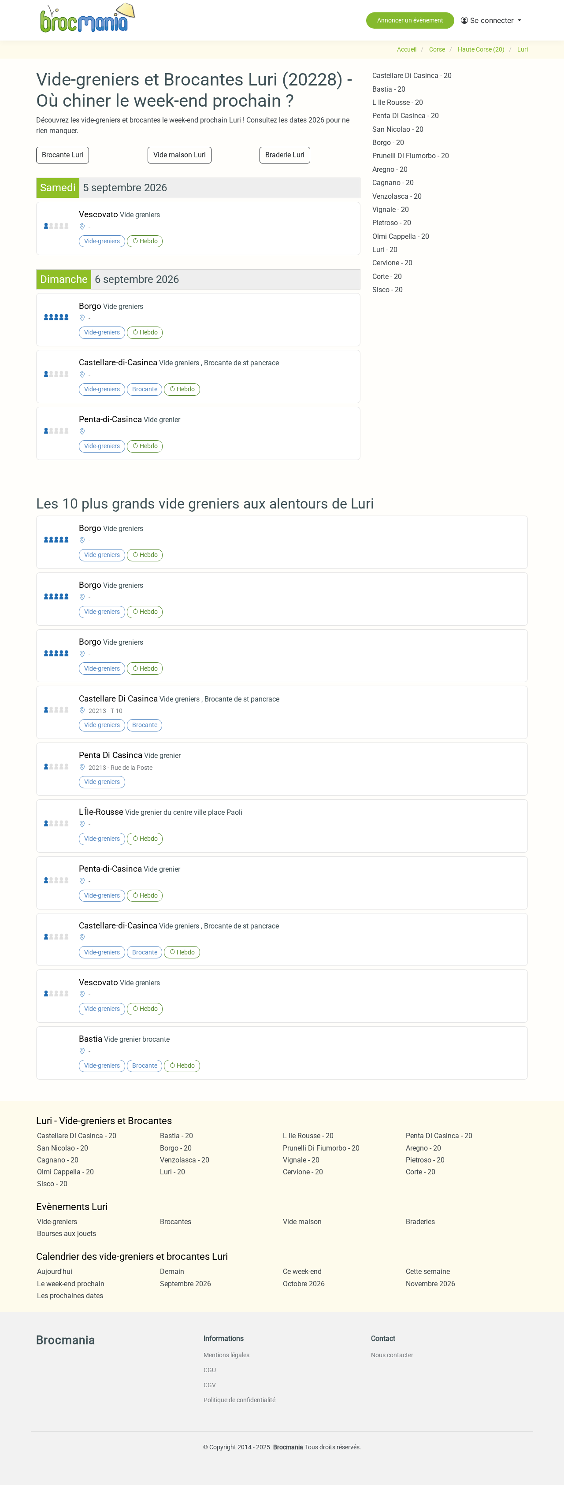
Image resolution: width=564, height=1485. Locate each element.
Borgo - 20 (388, 142)
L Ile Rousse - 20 (397, 102)
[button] (491, 20)
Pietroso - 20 (391, 223)
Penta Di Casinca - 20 (405, 115)
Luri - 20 (384, 249)
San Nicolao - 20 (397, 129)
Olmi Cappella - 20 (400, 236)
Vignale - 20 (390, 209)
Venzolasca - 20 (397, 196)
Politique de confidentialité (239, 1400)
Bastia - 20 (388, 89)
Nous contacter (392, 1355)
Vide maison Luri (179, 155)
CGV (210, 1385)
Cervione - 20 (392, 263)
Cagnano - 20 (393, 182)
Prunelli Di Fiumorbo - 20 (410, 156)
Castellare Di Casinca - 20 (412, 75)
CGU (210, 1370)
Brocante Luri (62, 155)
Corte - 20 (387, 276)
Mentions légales (226, 1355)
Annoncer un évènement (410, 20)
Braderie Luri (284, 155)
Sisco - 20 (387, 290)
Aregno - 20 (390, 169)
